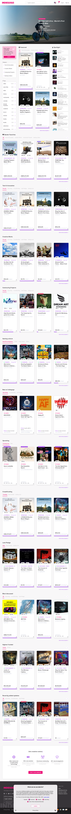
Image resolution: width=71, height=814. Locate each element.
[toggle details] (33, 89)
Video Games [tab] (22, 341)
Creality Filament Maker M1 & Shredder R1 (9, 161)
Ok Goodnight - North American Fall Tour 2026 (27, 263)
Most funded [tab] (11, 494)
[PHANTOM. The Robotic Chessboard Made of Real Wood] (61, 148)
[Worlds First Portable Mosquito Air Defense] (44, 148)
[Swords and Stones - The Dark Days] (61, 352)
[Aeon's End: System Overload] (61, 556)
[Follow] (5, 410)
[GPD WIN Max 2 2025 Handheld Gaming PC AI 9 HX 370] (27, 148)
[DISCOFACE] (9, 403)
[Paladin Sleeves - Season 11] (9, 556)
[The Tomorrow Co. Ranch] (27, 301)
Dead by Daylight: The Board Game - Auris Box (26, 365)
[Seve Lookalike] (9, 454)
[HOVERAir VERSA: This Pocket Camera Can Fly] (9, 199)
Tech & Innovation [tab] (25, 50)
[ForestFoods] (44, 301)
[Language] (55, 2)
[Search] (27, 2)
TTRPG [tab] (15, 341)
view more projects (44, 130)
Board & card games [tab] (8, 341)
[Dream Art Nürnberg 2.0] (61, 301)
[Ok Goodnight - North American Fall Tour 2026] (27, 250)
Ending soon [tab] (31, 188)
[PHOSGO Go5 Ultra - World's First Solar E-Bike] (42, 99)
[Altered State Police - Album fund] (61, 250)
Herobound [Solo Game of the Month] (43, 365)
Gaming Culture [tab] (42, 50)
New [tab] (12, 443)
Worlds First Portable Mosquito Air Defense (43, 161)
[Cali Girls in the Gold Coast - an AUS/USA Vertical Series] (44, 454)
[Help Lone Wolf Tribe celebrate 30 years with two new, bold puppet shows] (44, 250)
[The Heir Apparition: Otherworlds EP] (61, 454)
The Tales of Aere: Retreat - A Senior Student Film (26, 569)
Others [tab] (27, 341)
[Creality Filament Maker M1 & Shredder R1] (9, 148)
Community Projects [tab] (27, 137)
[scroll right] (48, 50)
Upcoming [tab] (10, 188)
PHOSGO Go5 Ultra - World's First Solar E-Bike (42, 112)
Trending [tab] (5, 494)
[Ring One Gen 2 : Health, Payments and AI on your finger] (26, 99)
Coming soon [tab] (6, 443)
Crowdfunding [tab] (16, 188)
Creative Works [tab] (34, 50)
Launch (9, 56)
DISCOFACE (7, 415)
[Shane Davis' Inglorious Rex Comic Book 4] (61, 403)
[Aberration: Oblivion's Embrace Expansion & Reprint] (9, 352)
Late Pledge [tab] (24, 188)
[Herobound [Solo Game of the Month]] (44, 352)
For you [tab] (4, 188)
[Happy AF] (44, 403)
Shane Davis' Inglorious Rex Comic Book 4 (59, 416)
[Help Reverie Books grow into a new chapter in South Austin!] (9, 301)
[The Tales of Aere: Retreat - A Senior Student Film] (27, 556)
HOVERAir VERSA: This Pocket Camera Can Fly (9, 212)
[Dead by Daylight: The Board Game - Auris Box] (27, 352)
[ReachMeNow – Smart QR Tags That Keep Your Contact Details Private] (27, 403)
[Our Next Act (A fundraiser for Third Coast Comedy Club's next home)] (9, 250)
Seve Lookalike (8, 466)
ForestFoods (42, 313)
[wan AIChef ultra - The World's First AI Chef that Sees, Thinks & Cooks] (42, 60)
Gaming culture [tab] (36, 137)
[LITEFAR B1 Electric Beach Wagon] (26, 60)
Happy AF (41, 415)
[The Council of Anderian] (44, 556)
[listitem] (9, 83)
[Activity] (58, 3)
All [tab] (19, 50)
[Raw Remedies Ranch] (27, 454)
